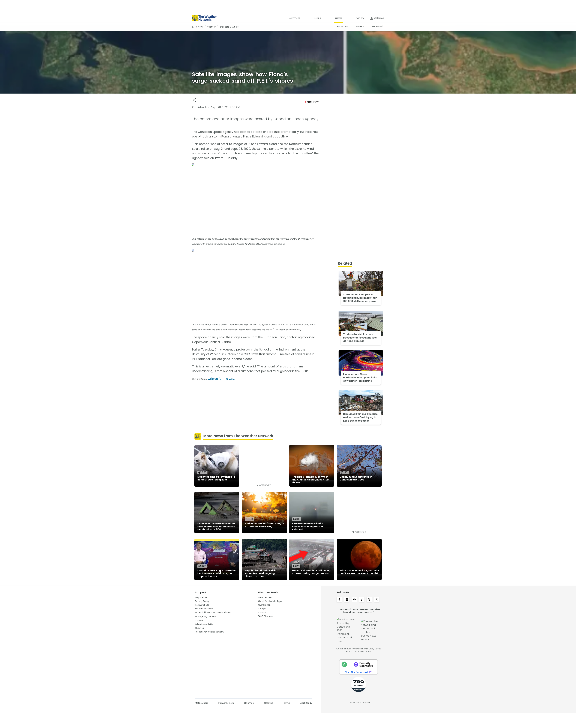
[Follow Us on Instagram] (347, 600)
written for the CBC (221, 379)
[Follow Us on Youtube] (354, 600)
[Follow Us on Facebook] (339, 600)
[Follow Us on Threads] (369, 600)
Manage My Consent (206, 616)
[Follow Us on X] (377, 600)
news (201, 26)
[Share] (194, 100)
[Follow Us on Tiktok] (362, 600)
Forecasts (224, 26)
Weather (211, 26)
